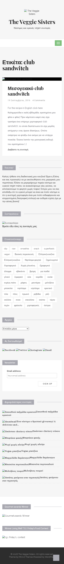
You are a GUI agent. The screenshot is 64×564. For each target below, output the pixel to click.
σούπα (42, 300)
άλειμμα (7, 271)
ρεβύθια (37, 294)
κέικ (29, 277)
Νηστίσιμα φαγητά (33, 260)
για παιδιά (45, 271)
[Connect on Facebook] (8, 350)
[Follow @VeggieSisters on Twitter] (21, 350)
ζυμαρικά (18, 277)
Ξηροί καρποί (52, 260)
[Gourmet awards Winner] (16, 515)
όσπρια (47, 305)
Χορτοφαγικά (10, 265)
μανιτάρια (36, 283)
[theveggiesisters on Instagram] (35, 350)
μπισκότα (8, 288)
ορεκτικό (48, 288)
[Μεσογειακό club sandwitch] (17, 79)
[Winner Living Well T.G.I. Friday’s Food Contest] (13, 537)
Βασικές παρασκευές (24, 254)
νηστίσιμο (35, 288)
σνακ (18, 300)
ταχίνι (6, 305)
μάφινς (24, 283)
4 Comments (38, 100)
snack (36, 248)
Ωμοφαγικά (45, 265)
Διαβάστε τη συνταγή (18, 149)
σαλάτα (7, 300)
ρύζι (47, 294)
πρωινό (25, 294)
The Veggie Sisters (32, 21)
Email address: (14, 371)
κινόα (50, 277)
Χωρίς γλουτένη (28, 265)
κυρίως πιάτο (10, 283)
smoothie (24, 248)
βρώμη (33, 271)
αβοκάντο (20, 271)
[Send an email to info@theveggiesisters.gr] (47, 350)
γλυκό (7, 277)
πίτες (15, 294)
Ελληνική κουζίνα (46, 254)
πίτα (6, 294)
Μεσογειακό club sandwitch (26, 91)
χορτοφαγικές (33, 305)
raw (14, 248)
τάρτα (52, 300)
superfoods (49, 248)
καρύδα (39, 277)
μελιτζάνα (49, 283)
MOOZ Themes (26, 557)
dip (5, 248)
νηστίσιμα (21, 288)
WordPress (50, 557)
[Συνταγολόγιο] (10, 222)
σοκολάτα (29, 300)
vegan (7, 254)
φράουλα (18, 305)
